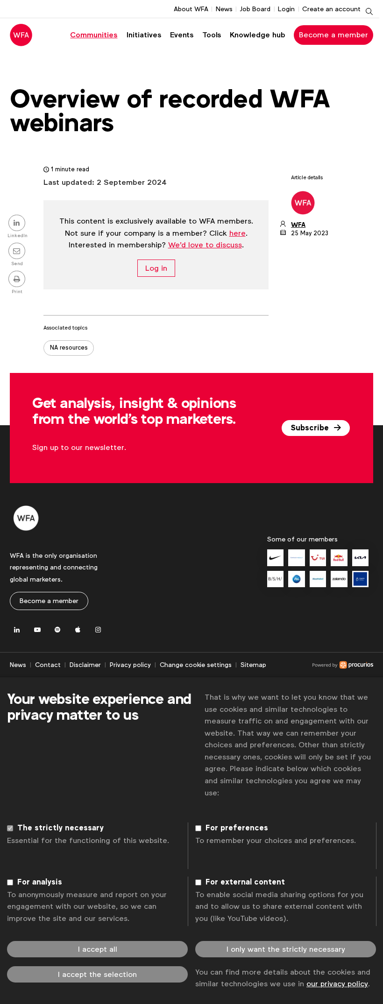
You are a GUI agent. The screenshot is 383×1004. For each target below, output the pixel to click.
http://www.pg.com (296, 579)
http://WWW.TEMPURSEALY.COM (296, 557)
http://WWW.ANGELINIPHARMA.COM (360, 579)
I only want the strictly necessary (286, 949)
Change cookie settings (196, 664)
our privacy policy (337, 983)
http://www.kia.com (360, 557)
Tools (211, 34)
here (237, 233)
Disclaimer (85, 664)
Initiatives (144, 34)
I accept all (97, 949)
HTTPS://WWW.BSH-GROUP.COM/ (275, 579)
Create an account (331, 9)
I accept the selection (97, 974)
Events (181, 34)
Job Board (255, 9)
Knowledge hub (257, 34)
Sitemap (253, 664)
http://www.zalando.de (339, 579)
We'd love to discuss (205, 244)
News (224, 9)
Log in (156, 268)
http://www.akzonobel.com (318, 579)
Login (286, 9)
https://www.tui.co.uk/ (318, 557)
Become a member (333, 34)
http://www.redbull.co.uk (339, 557)
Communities (93, 34)
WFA (298, 224)
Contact (48, 664)
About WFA (191, 9)
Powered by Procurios (319, 665)
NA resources (69, 347)
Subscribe (311, 428)
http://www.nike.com (275, 557)
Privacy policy (130, 664)
